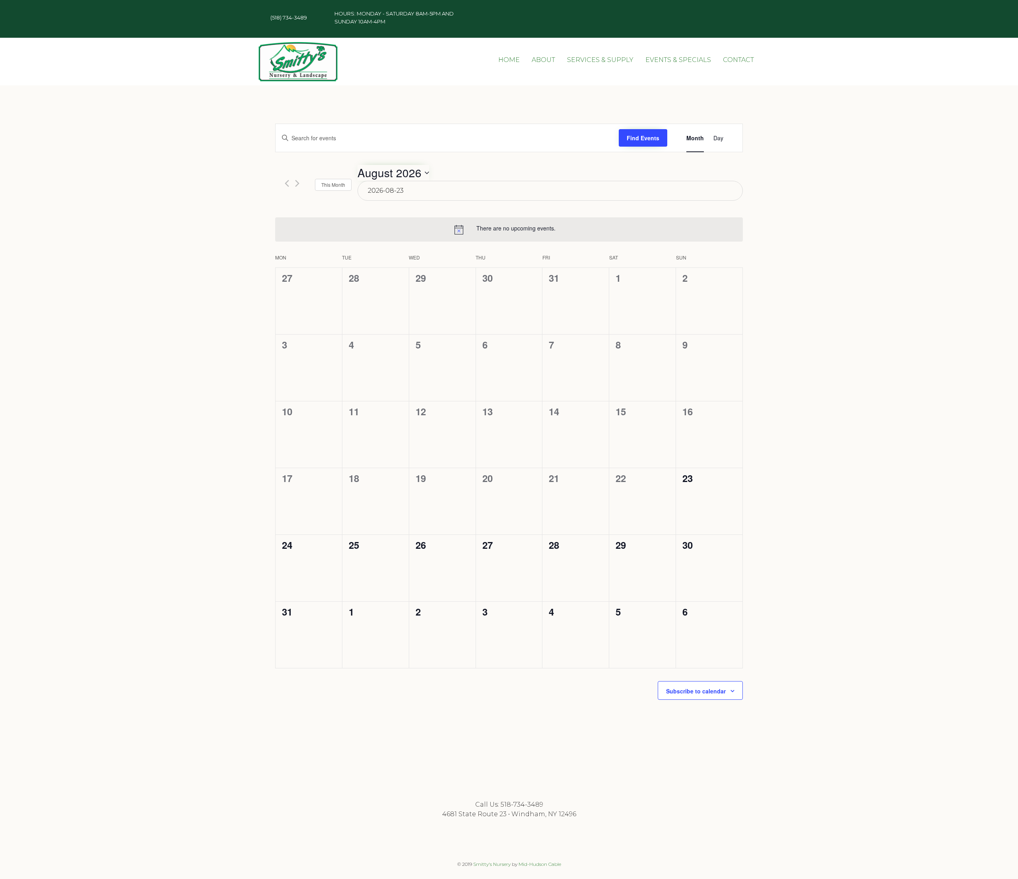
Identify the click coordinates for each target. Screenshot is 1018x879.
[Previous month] (287, 183)
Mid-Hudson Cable (540, 864)
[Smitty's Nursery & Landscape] (298, 61)
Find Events (643, 138)
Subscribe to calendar (696, 691)
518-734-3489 (522, 804)
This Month (333, 184)
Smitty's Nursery (492, 864)
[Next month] (297, 183)
